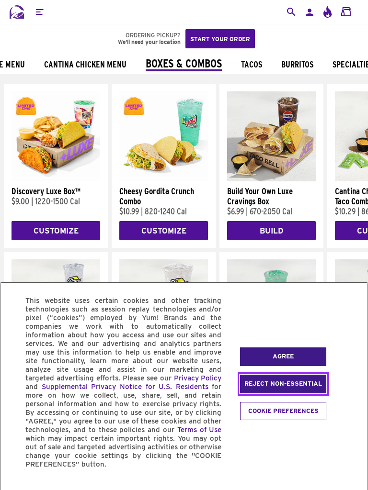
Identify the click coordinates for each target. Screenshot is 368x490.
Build (271, 230)
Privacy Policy (198, 378)
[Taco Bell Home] (17, 12)
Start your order (220, 39)
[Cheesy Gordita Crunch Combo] (163, 179)
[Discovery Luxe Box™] (56, 179)
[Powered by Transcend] (15, 486)
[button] (39, 12)
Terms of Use (199, 429)
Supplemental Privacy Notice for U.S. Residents (125, 386)
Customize (56, 230)
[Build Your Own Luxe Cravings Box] (271, 179)
